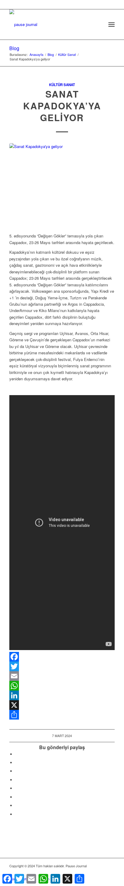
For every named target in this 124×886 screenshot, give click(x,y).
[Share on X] (16, 762)
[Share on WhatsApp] (16, 771)
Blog (14, 48)
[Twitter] (62, 666)
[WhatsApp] (62, 686)
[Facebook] (62, 657)
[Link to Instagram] (16, 805)
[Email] (62, 676)
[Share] (62, 715)
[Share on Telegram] (16, 788)
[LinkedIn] (62, 695)
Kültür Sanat (62, 84)
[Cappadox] (62, 184)
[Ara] (98, 24)
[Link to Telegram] (110, 872)
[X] (62, 705)
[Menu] (111, 24)
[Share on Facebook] (16, 754)
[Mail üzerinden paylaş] (16, 797)
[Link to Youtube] (16, 814)
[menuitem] (98, 24)
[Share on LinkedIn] (16, 780)
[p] (51, 21)
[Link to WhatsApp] (101, 872)
